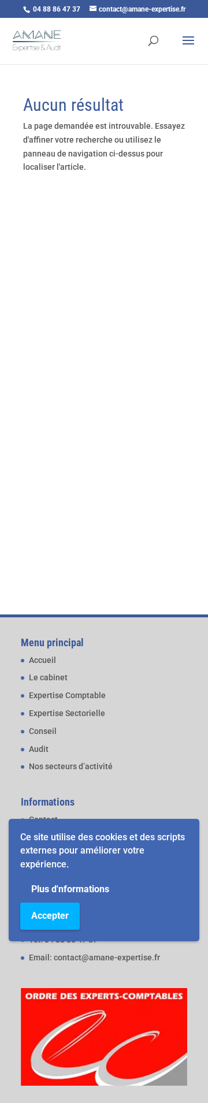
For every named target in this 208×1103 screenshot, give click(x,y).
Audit (39, 749)
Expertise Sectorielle (67, 713)
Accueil (42, 660)
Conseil (43, 731)
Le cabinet (48, 677)
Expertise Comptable (67, 695)
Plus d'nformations (70, 889)
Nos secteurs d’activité (71, 766)
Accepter (50, 915)
